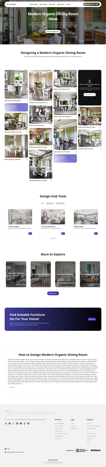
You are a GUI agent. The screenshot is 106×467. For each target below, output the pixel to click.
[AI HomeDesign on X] (13, 423)
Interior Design (49, 203)
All (42, 203)
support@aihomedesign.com (15, 452)
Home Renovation (60, 203)
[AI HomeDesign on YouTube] (21, 423)
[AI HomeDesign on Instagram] (6, 423)
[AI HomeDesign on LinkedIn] (17, 423)
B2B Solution (60, 4)
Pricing (68, 4)
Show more (53, 238)
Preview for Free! (90, 94)
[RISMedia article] (95, 450)
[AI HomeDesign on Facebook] (9, 423)
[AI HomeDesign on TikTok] (24, 423)
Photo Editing (43, 4)
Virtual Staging (33, 4)
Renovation (52, 4)
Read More (12, 387)
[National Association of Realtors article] (82, 450)
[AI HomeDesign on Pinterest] (28, 423)
